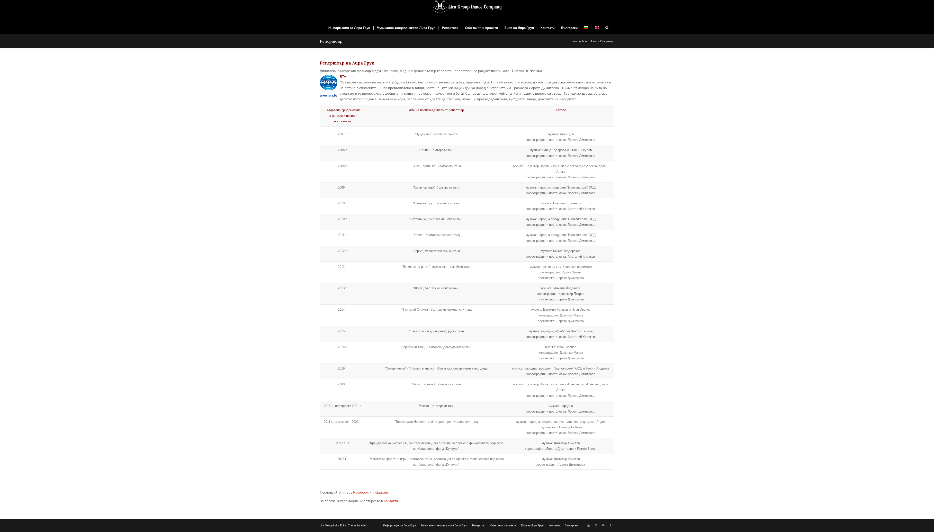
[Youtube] (588, 525)
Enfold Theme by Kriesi (353, 525)
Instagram (380, 492)
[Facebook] (610, 525)
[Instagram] (596, 525)
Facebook (360, 492)
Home (593, 41)
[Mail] (603, 525)
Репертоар (331, 41)
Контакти (391, 501)
